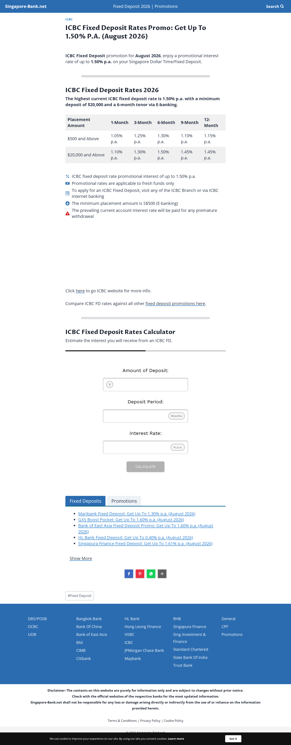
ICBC (69, 19)
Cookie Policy (173, 720)
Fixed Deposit (80, 595)
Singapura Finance (189, 626)
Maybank (133, 658)
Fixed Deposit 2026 (131, 6)
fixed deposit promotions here (175, 303)
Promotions (166, 6)
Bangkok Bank (89, 618)
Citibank (83, 658)
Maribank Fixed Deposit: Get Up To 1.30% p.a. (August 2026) (136, 514)
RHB (177, 618)
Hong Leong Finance (143, 626)
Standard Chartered (190, 649)
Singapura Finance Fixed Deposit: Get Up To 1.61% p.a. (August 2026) (145, 543)
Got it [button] (233, 739)
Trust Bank (182, 665)
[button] (129, 573)
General (229, 618)
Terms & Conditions (122, 720)
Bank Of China (89, 626)
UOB (32, 634)
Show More (81, 558)
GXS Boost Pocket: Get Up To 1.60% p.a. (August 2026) (131, 519)
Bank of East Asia (91, 634)
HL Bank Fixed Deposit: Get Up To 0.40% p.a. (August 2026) (135, 537)
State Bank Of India (190, 657)
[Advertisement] (145, 251)
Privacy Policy (150, 720)
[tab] (85, 501)
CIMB (81, 650)
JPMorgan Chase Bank (144, 650)
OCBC (33, 626)
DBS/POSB (37, 618)
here (80, 291)
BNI (79, 642)
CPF (225, 626)
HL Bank (132, 618)
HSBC (129, 634)
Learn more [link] (176, 739)
